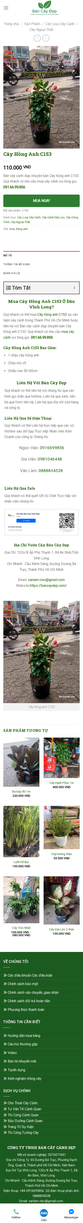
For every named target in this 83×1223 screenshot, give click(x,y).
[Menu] (6, 7)
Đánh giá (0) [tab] (11, 273)
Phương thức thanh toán (26, 1010)
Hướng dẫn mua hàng (24, 1036)
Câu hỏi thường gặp (23, 1044)
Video (12, 1053)
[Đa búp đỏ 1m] (21, 762)
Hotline (16, 1217)
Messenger (71, 1217)
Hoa (12, 229)
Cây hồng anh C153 (52, 314)
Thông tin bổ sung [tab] (16, 264)
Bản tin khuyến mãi (22, 1061)
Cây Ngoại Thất (41, 30)
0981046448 (50, 459)
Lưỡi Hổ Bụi (21, 862)
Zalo (43, 1220)
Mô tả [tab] (7, 255)
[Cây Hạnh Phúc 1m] (62, 758)
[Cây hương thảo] (62, 827)
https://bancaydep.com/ (48, 585)
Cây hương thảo (61, 854)
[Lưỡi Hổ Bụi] (21, 831)
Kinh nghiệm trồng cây (24, 1078)
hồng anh (22, 229)
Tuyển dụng (16, 1070)
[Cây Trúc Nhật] (21, 899)
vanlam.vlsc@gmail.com (46, 580)
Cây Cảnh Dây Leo (53, 217)
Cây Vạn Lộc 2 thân (61, 929)
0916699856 (52, 447)
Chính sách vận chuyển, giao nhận (33, 992)
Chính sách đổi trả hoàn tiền (29, 1001)
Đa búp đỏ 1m (21, 791)
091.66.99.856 (14, 187)
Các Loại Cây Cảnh (60, 24)
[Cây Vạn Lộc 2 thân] (62, 900)
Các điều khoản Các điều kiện (30, 975)
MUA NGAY (41, 201)
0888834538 (51, 470)
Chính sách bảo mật (23, 984)
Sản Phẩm (32, 24)
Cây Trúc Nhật (21, 927)
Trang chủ (11, 24)
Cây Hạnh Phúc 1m (62, 782)
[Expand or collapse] (74, 288)
